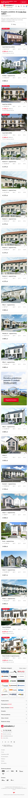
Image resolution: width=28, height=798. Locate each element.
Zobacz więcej (22, 668)
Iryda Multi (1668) (7, 133)
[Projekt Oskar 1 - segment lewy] (14, 502)
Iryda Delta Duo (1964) (8, 47)
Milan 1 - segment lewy (8, 305)
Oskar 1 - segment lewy (8, 512)
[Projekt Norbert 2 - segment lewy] (14, 179)
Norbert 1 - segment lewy (9, 219)
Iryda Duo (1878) (6, 104)
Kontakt (3, 750)
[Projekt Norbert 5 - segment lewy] (14, 237)
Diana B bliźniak (6, 627)
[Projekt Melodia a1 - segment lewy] (14, 323)
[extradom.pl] (9, 5)
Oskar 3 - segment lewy (8, 570)
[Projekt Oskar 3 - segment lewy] (14, 559)
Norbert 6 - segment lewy (9, 161)
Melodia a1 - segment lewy (9, 333)
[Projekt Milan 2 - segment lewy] (14, 351)
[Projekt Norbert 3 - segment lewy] (14, 265)
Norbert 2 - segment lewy (9, 190)
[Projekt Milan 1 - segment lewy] (14, 294)
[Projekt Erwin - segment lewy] (14, 530)
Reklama (3, 759)
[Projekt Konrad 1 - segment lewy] (14, 473)
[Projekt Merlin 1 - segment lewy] (14, 588)
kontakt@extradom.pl (8, 736)
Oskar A (4, 455)
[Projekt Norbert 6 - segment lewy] (14, 151)
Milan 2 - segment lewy (8, 362)
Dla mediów (3, 763)
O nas (2, 752)
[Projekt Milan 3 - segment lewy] (14, 416)
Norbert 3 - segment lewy (9, 276)
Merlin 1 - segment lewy (8, 598)
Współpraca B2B (5, 754)
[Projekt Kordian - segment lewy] (14, 65)
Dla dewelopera (4, 756)
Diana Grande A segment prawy (10, 656)
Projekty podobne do (13, 13)
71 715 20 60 (7, 730)
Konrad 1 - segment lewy (9, 484)
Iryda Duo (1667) (11, 9)
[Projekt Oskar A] (14, 445)
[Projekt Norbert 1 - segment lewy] (14, 208)
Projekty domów (5, 9)
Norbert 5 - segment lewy (9, 247)
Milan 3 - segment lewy (8, 427)
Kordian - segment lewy (8, 75)
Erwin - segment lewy (8, 541)
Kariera (2, 761)
